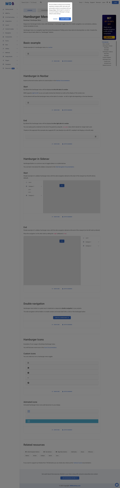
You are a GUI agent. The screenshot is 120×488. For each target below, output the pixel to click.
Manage (55, 18)
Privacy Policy (52, 10)
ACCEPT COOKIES (65, 18)
